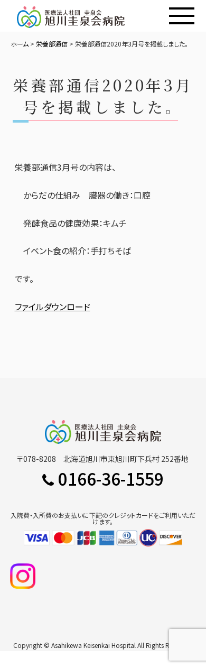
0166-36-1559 (111, 478)
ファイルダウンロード (52, 306)
